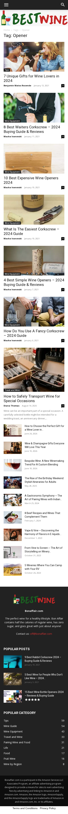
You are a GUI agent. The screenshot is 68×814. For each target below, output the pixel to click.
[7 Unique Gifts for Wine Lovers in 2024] (34, 57)
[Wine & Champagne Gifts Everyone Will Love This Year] (13, 448)
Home (7, 30)
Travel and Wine (12, 390)
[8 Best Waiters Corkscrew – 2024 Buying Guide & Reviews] (34, 108)
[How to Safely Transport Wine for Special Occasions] (34, 370)
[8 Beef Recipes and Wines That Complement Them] (13, 517)
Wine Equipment (12, 121)
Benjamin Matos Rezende (17, 85)
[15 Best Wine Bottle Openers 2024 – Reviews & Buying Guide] (13, 696)
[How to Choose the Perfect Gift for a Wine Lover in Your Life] (13, 430)
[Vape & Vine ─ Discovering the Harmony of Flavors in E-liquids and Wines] (13, 535)
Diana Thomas (11, 405)
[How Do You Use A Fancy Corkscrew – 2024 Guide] (34, 312)
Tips (7, 70)
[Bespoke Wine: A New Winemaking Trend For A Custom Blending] (13, 465)
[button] (6, 5)
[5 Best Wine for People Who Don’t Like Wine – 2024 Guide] (13, 679)
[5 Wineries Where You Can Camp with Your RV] (13, 569)
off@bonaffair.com (41, 633)
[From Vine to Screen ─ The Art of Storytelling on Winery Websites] (13, 552)
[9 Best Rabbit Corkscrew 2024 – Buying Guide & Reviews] (13, 661)
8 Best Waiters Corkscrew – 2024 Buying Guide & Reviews (32, 129)
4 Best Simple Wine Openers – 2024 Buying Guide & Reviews (34, 282)
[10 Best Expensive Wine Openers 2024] (34, 158)
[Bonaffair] (34, 18)
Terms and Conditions (25, 808)
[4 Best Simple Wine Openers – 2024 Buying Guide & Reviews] (34, 261)
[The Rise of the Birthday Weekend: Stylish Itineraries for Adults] (13, 482)
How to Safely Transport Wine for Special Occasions (32, 398)
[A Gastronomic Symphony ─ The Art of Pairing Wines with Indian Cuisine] (13, 500)
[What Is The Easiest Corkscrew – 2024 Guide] (34, 209)
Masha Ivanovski (13, 136)
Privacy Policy (48, 808)
